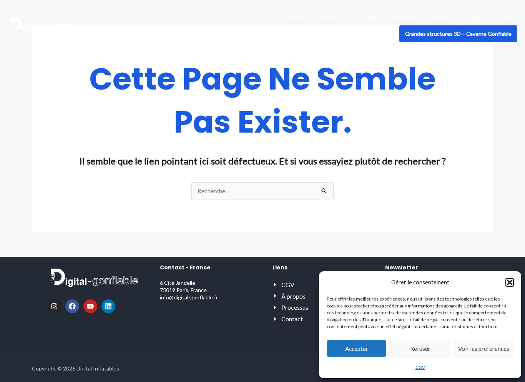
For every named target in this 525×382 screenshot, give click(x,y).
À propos (442, 16)
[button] (509, 282)
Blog (472, 16)
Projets (370, 16)
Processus (405, 16)
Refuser (420, 348)
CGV (420, 367)
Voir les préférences (483, 348)
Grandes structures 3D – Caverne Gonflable (458, 33)
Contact (501, 16)
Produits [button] (330, 16)
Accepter (356, 348)
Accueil (298, 16)
